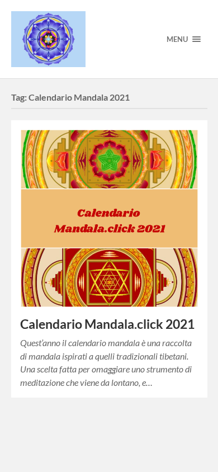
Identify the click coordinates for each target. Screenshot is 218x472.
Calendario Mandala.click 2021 (107, 324)
